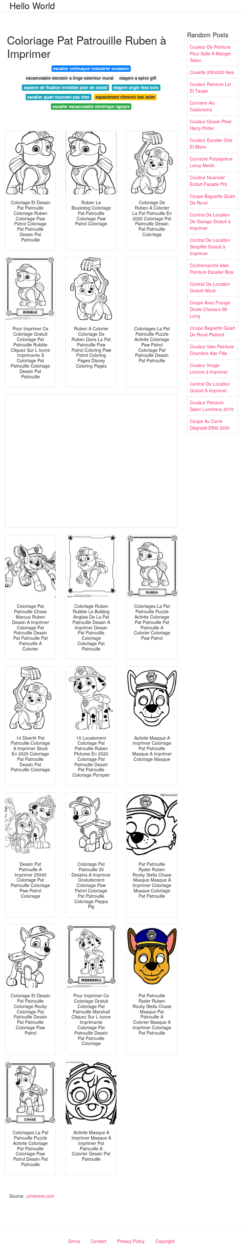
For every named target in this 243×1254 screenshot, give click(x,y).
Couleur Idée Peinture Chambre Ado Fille (212, 349)
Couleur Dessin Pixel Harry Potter (210, 124)
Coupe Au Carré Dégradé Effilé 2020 (210, 424)
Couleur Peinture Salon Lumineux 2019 (212, 405)
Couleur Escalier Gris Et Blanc (211, 143)
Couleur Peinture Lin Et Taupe (210, 87)
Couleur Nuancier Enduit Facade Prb (208, 180)
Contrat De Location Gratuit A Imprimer (210, 387)
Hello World (32, 5)
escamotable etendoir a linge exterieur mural (70, 78)
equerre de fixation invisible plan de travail (66, 87)
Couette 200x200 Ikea (212, 72)
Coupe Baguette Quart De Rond (212, 199)
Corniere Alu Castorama (202, 106)
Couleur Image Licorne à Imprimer (209, 368)
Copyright (165, 1241)
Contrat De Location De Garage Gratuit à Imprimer (210, 221)
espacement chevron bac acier (125, 97)
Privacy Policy (131, 1241)
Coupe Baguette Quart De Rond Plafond (212, 331)
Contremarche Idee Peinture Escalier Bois (212, 268)
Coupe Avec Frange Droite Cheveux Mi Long (210, 309)
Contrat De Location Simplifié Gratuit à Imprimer (210, 246)
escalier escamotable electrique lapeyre (91, 106)
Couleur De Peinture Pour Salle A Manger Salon (210, 53)
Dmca (74, 1241)
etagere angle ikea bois (136, 87)
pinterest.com (40, 1196)
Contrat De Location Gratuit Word (210, 287)
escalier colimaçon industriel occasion (91, 68)
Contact (98, 1241)
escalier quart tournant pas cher (58, 97)
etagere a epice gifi (137, 78)
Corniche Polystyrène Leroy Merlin (211, 162)
